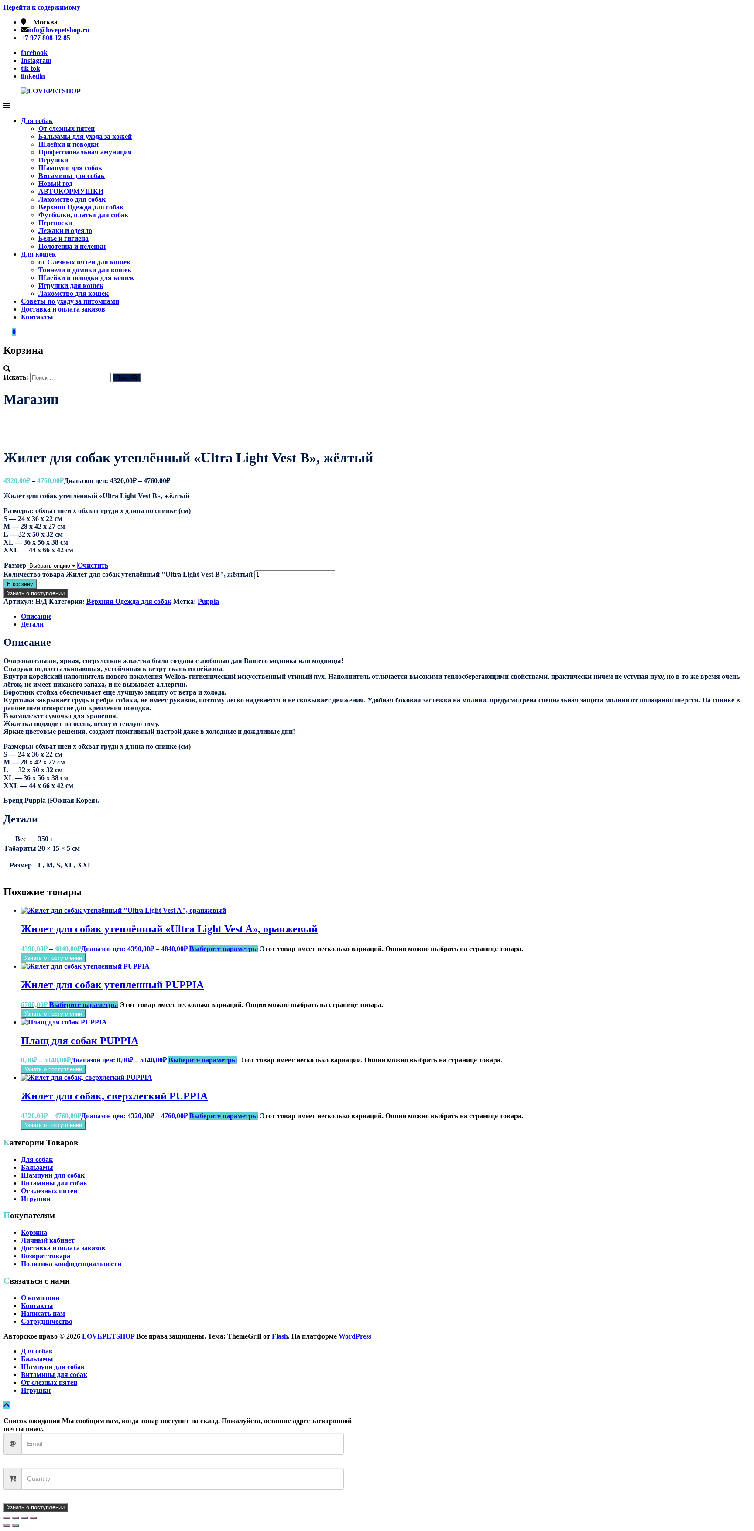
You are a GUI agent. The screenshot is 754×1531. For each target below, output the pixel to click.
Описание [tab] (36, 616)
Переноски (55, 222)
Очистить (93, 565)
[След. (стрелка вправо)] (15, 1525)
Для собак (37, 120)
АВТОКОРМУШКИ (70, 191)
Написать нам (43, 1313)
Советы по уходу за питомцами (70, 301)
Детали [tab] (32, 624)
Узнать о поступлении (36, 593)
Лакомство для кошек (73, 293)
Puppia (208, 601)
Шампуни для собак (70, 167)
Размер (15, 565)
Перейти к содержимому (41, 7)
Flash (280, 1336)
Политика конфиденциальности (71, 1263)
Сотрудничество (46, 1321)
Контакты (37, 317)
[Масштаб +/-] (6, 1518)
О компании (40, 1298)
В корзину (20, 584)
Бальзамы (37, 1167)
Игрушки (53, 160)
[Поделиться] (24, 1518)
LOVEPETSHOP (108, 1336)
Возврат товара (45, 1256)
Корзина (34, 1232)
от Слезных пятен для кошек (84, 262)
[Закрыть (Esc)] (33, 1518)
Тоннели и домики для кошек (84, 270)
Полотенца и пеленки (72, 246)
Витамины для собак (71, 175)
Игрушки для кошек (70, 285)
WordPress (355, 1336)
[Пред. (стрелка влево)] (6, 1525)
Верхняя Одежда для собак (80, 207)
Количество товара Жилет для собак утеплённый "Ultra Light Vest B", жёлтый (128, 574)
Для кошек (38, 254)
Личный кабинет (48, 1240)
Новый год (55, 183)
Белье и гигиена (63, 238)
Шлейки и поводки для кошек (86, 277)
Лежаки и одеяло (65, 230)
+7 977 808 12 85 (45, 37)
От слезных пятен (66, 128)
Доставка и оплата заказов (63, 309)
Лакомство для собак (72, 199)
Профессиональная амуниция (85, 152)
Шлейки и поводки (68, 144)
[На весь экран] (15, 1518)
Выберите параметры (223, 948)
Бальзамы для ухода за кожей (85, 136)
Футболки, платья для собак (83, 215)
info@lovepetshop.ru (58, 30)
